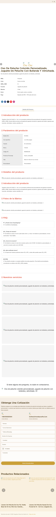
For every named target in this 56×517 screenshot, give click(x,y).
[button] (3, 490)
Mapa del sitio (32, 514)
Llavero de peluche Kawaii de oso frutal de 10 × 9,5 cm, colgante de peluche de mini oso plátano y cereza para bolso (41, 506)
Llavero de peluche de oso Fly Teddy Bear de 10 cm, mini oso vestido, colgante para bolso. (13, 506)
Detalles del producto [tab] (28, 109)
